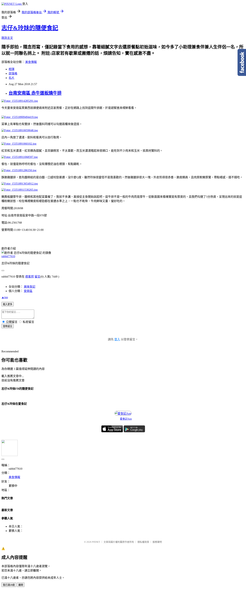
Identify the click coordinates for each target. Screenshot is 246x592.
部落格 (13, 73)
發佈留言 (7, 326)
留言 (37, 276)
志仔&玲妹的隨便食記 (29, 28)
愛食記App (126, 419)
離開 (20, 585)
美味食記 (29, 286)
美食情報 (31, 61)
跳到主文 (7, 37)
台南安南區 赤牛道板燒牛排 (35, 93)
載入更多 (7, 304)
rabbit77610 (8, 256)
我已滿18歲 (9, 585)
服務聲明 (157, 542)
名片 (11, 77)
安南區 (28, 290)
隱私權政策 (143, 542)
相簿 (11, 69)
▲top (4, 297)
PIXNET (96, 542)
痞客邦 (29, 276)
